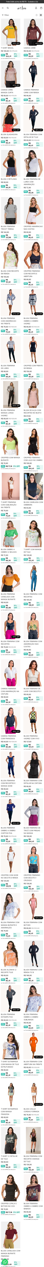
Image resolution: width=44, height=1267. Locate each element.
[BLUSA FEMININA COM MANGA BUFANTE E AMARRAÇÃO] (10, 906)
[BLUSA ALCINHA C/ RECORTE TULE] (10, 953)
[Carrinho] (41, 8)
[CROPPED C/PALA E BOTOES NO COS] (10, 1187)
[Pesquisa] (7, 8)
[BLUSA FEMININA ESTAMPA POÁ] (10, 998)
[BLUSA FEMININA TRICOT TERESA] (10, 210)
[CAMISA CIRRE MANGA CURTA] (10, 74)
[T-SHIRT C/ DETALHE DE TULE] (10, 1140)
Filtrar (6, 15)
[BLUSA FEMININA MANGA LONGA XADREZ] (10, 394)
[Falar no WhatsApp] (5, 1262)
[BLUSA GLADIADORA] (10, 118)
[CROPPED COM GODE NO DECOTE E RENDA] (10, 859)
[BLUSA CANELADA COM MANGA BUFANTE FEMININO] (10, 1235)
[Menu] (2, 8)
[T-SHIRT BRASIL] (10, 32)
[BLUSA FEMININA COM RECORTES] (10, 625)
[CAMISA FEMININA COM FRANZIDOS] (10, 720)
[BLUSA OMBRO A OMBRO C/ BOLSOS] (10, 533)
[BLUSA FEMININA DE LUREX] (10, 349)
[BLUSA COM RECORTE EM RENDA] (10, 255)
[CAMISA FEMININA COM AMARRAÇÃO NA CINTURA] (10, 672)
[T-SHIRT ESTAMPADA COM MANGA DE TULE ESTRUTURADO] (10, 1045)
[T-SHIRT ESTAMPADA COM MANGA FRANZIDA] (10, 1093)
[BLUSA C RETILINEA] (10, 163)
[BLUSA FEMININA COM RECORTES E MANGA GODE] (10, 764)
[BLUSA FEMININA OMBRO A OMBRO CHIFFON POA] (10, 812)
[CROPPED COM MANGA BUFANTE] (10, 441)
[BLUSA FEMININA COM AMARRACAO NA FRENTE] (10, 302)
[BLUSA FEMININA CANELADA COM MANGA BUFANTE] (10, 578)
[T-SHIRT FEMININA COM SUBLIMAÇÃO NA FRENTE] (10, 486)
